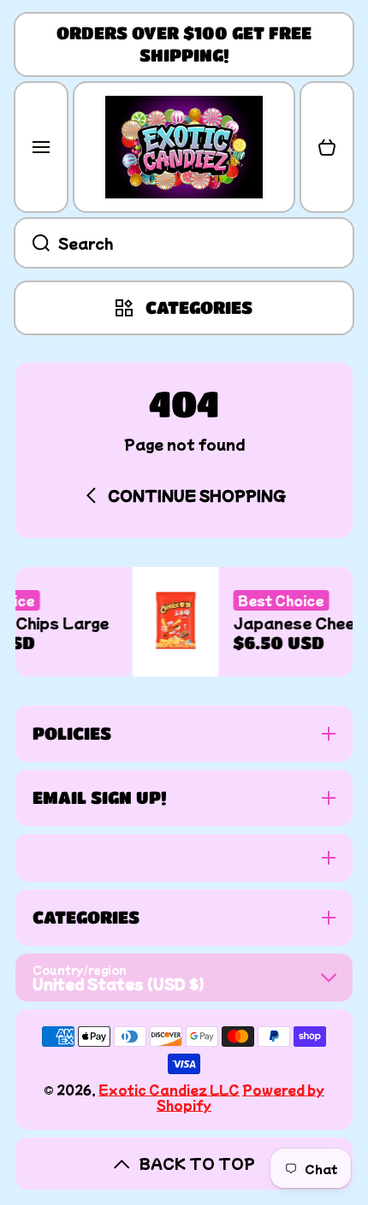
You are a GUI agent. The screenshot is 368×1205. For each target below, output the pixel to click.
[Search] (32, 243)
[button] (327, 147)
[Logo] (184, 147)
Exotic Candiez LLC (169, 1089)
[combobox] (184, 243)
